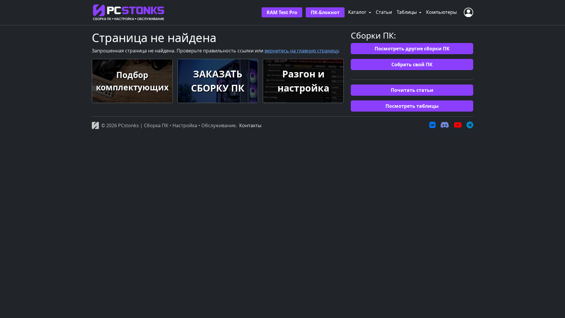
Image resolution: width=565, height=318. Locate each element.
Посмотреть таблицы (412, 106)
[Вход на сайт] (468, 12)
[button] (132, 81)
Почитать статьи (412, 90)
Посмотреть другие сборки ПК (412, 48)
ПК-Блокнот (325, 12)
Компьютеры (441, 12)
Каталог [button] (358, 12)
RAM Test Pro (282, 12)
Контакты (250, 125)
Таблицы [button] (407, 12)
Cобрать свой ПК (412, 64)
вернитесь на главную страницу (301, 50)
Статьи (384, 12)
